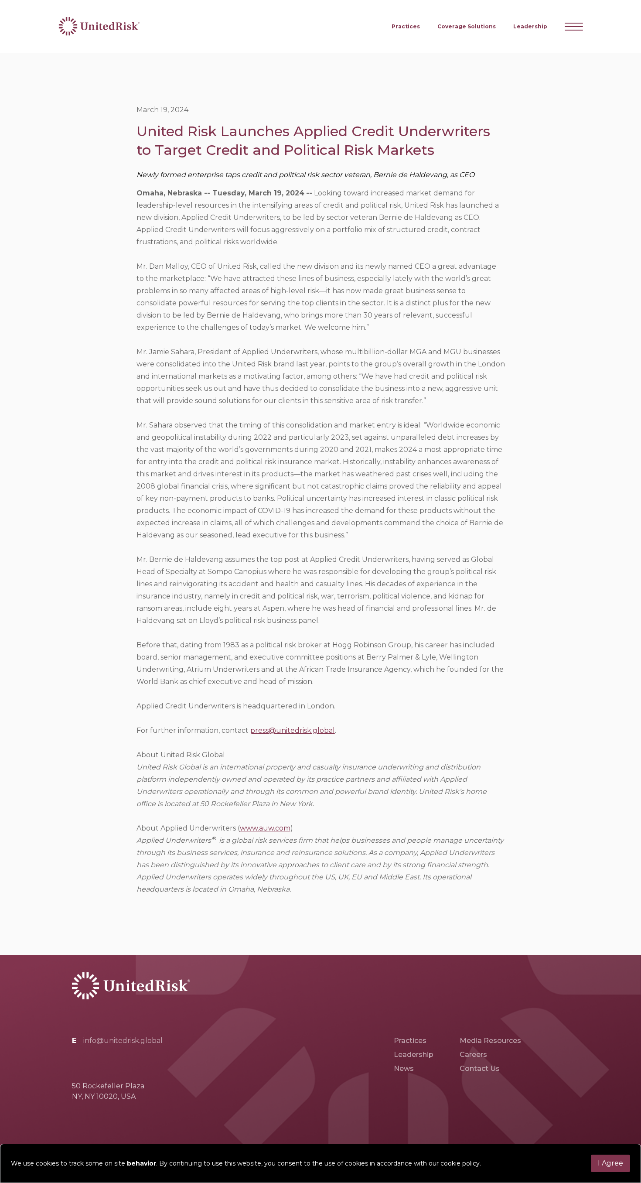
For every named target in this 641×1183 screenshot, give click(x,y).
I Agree (610, 1163)
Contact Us (480, 1068)
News (404, 1068)
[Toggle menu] (574, 26)
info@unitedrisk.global (123, 1040)
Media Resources (490, 1040)
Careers (473, 1054)
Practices (406, 26)
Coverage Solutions (466, 26)
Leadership (530, 26)
